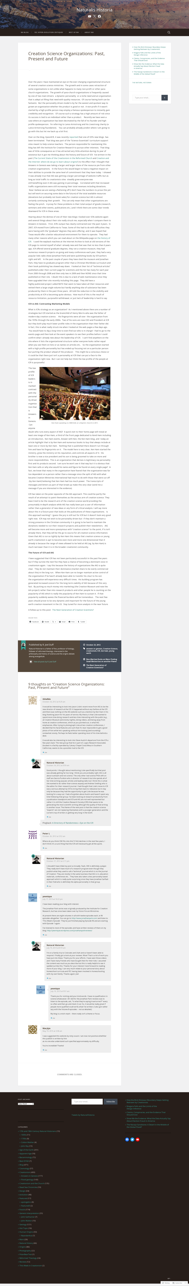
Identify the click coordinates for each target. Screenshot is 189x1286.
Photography (25, 1250)
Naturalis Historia (95, 10)
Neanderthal (26, 1235)
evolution (23, 1194)
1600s (23, 1135)
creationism (91, 651)
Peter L (46, 833)
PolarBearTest (25, 1254)
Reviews (22, 1261)
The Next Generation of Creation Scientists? (73, 610)
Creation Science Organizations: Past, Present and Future (66, 56)
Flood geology (27, 1179)
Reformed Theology (28, 1258)
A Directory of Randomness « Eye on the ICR (72, 823)
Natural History (26, 1243)
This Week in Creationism (30, 1265)
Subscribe (110, 1101)
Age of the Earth (26, 1150)
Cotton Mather (27, 1142)
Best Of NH (24, 1161)
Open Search (169, 32)
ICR (98, 651)
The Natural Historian (141, 83)
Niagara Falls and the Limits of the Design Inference (147, 54)
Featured (23, 1198)
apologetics (26, 1202)
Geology (23, 1224)
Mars (21, 1239)
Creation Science (110, 649)
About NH (89, 32)
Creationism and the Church (31, 1183)
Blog (21, 1164)
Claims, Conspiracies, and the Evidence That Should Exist (149, 59)
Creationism (24, 1172)
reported (73, 137)
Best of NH (74, 32)
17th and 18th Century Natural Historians (37, 1131)
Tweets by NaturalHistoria (83, 1115)
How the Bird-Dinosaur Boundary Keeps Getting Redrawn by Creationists (150, 48)
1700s (23, 1138)
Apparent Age (25, 1153)
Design (22, 1191)
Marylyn (46, 1028)
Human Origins (26, 1232)
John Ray (25, 1146)
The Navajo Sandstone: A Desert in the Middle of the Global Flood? (149, 73)
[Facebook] (99, 16)
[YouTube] (89, 16)
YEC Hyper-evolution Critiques (48, 32)
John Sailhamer (28, 1217)
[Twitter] (94, 16)
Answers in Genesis (29, 1176)
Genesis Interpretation (29, 1213)
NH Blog (25, 32)
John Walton (26, 1220)
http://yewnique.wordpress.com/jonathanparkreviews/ (69, 930)
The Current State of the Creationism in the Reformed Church (63, 158)
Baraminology (25, 1157)
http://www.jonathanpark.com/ (84, 918)
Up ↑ (169, 1278)
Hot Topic (23, 1228)
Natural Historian (55, 762)
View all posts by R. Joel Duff (44, 661)
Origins (22, 1247)
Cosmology (24, 1168)
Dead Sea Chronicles (28, 1187)
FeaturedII (25, 1205)
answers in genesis (94, 649)
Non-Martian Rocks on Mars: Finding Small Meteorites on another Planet (101, 660)
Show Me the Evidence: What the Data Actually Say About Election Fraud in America (149, 66)
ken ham (104, 651)
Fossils (22, 1209)
